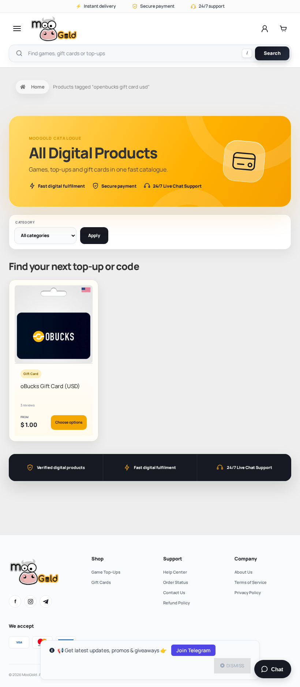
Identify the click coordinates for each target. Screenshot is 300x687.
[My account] (265, 28)
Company (246, 558)
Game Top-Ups (105, 572)
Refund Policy (176, 602)
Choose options (68, 422)
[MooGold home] (54, 29)
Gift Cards (101, 582)
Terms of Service (251, 582)
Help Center (175, 572)
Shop (97, 558)
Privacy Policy (248, 592)
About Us (243, 572)
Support (172, 558)
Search (272, 53)
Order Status (175, 582)
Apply (94, 235)
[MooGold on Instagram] (30, 601)
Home (38, 86)
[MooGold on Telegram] (46, 601)
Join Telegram (193, 650)
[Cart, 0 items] (283, 28)
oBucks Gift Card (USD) (50, 386)
